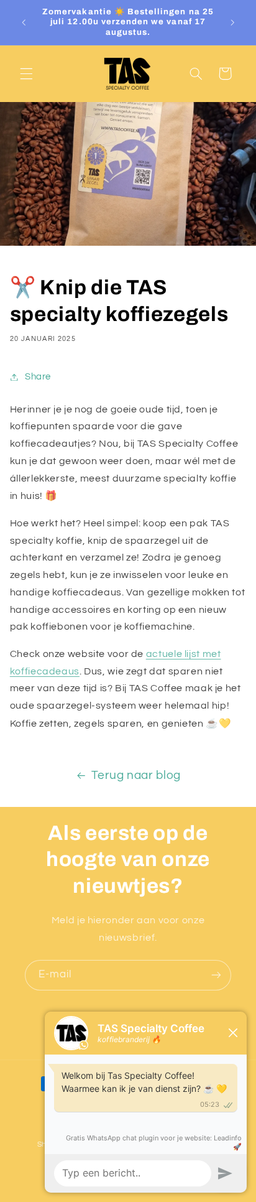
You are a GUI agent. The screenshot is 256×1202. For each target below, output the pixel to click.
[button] (26, 73)
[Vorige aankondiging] (23, 22)
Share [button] (38, 376)
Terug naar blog (135, 775)
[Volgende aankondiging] (232, 22)
